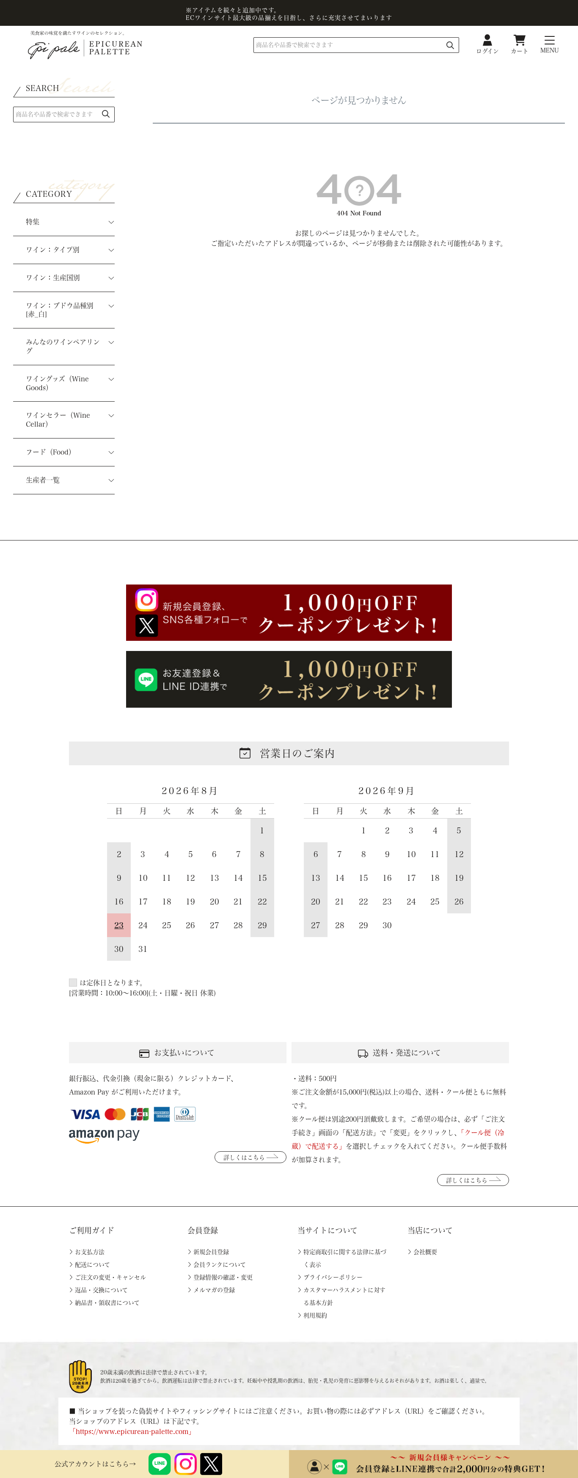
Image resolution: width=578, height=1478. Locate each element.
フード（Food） (50, 452)
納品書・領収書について (107, 1303)
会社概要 (425, 1252)
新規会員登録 (211, 1252)
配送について (92, 1265)
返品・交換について (101, 1290)
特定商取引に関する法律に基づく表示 (344, 1258)
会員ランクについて (219, 1265)
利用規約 (315, 1315)
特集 (32, 221)
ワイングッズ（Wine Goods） (57, 383)
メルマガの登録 (214, 1290)
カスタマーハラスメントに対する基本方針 (344, 1296)
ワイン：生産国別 (53, 277)
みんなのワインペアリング (63, 346)
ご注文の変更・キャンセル (110, 1277)
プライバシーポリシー (333, 1277)
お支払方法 (90, 1252)
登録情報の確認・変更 (223, 1277)
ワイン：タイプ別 (53, 249)
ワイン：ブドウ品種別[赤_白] (60, 310)
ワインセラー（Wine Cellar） (58, 419)
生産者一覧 (43, 480)
